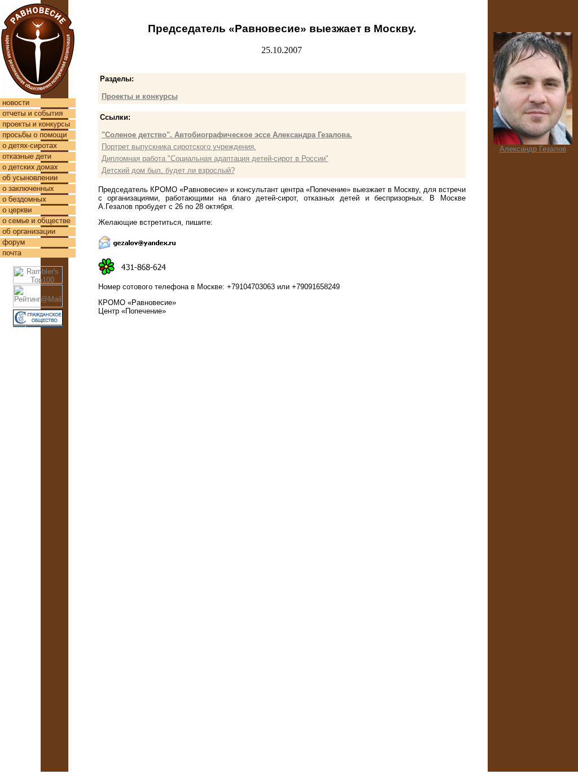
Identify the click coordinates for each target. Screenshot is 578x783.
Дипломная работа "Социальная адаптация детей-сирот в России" (215, 158)
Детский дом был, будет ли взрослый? (168, 170)
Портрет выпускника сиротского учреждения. (179, 146)
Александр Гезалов (533, 149)
